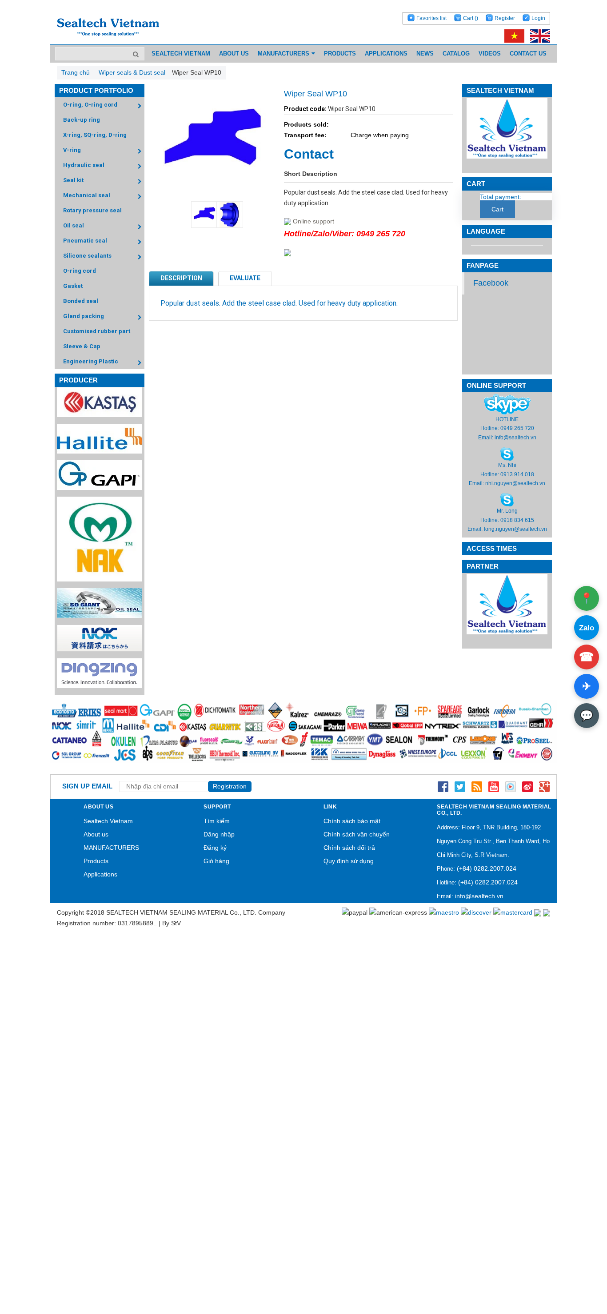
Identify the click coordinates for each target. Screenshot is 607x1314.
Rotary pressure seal (92, 210)
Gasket (73, 286)
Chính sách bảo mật (351, 820)
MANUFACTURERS (111, 847)
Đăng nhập (219, 834)
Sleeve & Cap (81, 346)
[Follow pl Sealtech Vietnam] (510, 786)
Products (96, 860)
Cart (470, 18)
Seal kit (73, 180)
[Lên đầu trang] (576, 1265)
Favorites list (431, 18)
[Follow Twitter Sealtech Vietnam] (460, 786)
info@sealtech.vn (515, 437)
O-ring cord (79, 270)
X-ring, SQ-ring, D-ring (95, 134)
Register (505, 18)
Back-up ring (81, 119)
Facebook (490, 283)
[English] (538, 35)
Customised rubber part (96, 331)
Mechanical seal (86, 195)
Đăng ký (215, 847)
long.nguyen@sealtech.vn (515, 529)
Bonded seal (80, 301)
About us (96, 834)
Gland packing (83, 316)
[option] (199, 214)
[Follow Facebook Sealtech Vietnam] (443, 786)
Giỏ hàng (216, 860)
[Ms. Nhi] (507, 453)
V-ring (72, 150)
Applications (100, 874)
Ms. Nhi (507, 465)
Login (538, 18)
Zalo (586, 628)
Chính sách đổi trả (349, 847)
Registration (230, 786)
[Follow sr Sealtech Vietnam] (527, 786)
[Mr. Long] (507, 500)
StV (176, 923)
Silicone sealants (87, 255)
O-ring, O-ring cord (90, 104)
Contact (309, 154)
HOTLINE (507, 419)
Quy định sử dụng (348, 860)
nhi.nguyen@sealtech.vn (515, 483)
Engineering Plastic (90, 361)
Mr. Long (507, 511)
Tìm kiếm (217, 820)
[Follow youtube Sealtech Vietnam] (493, 786)
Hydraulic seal (83, 165)
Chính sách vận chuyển (356, 834)
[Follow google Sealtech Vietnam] (544, 786)
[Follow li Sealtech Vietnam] (476, 786)
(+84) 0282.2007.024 (486, 868)
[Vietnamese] (513, 35)
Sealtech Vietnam (108, 820)
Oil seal (73, 225)
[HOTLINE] (507, 404)
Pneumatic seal (85, 240)
